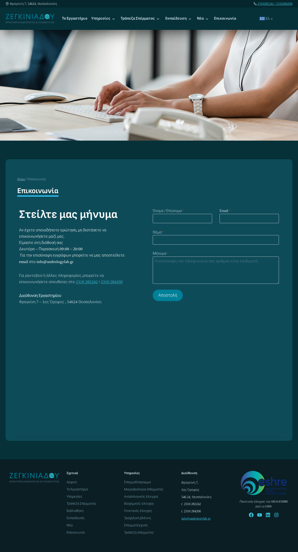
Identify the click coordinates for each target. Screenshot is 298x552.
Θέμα (158, 232)
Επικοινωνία (225, 18)
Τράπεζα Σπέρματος (138, 18)
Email (225, 210)
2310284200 (284, 4)
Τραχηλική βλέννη (137, 518)
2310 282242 (87, 281)
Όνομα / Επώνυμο (168, 210)
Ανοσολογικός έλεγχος (141, 496)
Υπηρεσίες (100, 18)
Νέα (200, 18)
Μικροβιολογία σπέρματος (143, 489)
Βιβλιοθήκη (75, 511)
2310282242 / (266, 4)
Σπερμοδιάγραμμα (137, 482)
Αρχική (72, 482)
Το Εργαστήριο (74, 18)
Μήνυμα (161, 253)
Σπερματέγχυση (136, 525)
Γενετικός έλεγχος (138, 511)
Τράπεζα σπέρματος (139, 532)
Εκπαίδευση (176, 18)
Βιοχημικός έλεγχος (139, 503)
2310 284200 (112, 281)
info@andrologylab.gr (196, 518)
